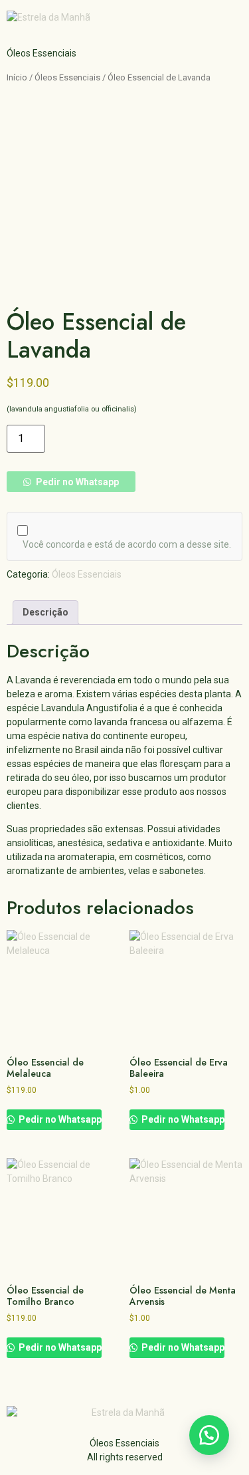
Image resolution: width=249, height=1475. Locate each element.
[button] (71, 482)
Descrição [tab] (45, 612)
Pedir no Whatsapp (76, 482)
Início (17, 77)
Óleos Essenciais (67, 77)
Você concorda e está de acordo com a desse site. (127, 544)
